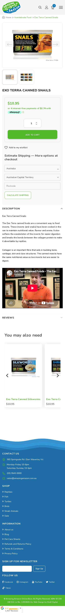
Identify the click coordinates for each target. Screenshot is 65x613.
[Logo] (11, 7)
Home (8, 17)
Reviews (8, 317)
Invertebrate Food (22, 17)
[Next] (57, 376)
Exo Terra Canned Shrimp (22, 399)
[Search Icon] (40, 7)
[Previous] (8, 376)
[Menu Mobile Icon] (61, 7)
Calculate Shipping (18, 195)
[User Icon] (46, 7)
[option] (32, 44)
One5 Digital (52, 602)
